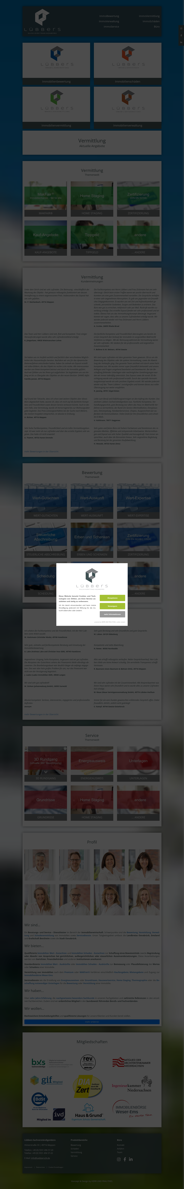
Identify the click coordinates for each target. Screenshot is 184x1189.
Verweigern (112, 606)
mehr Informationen (112, 614)
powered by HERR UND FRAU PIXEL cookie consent (110, 622)
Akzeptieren (112, 598)
